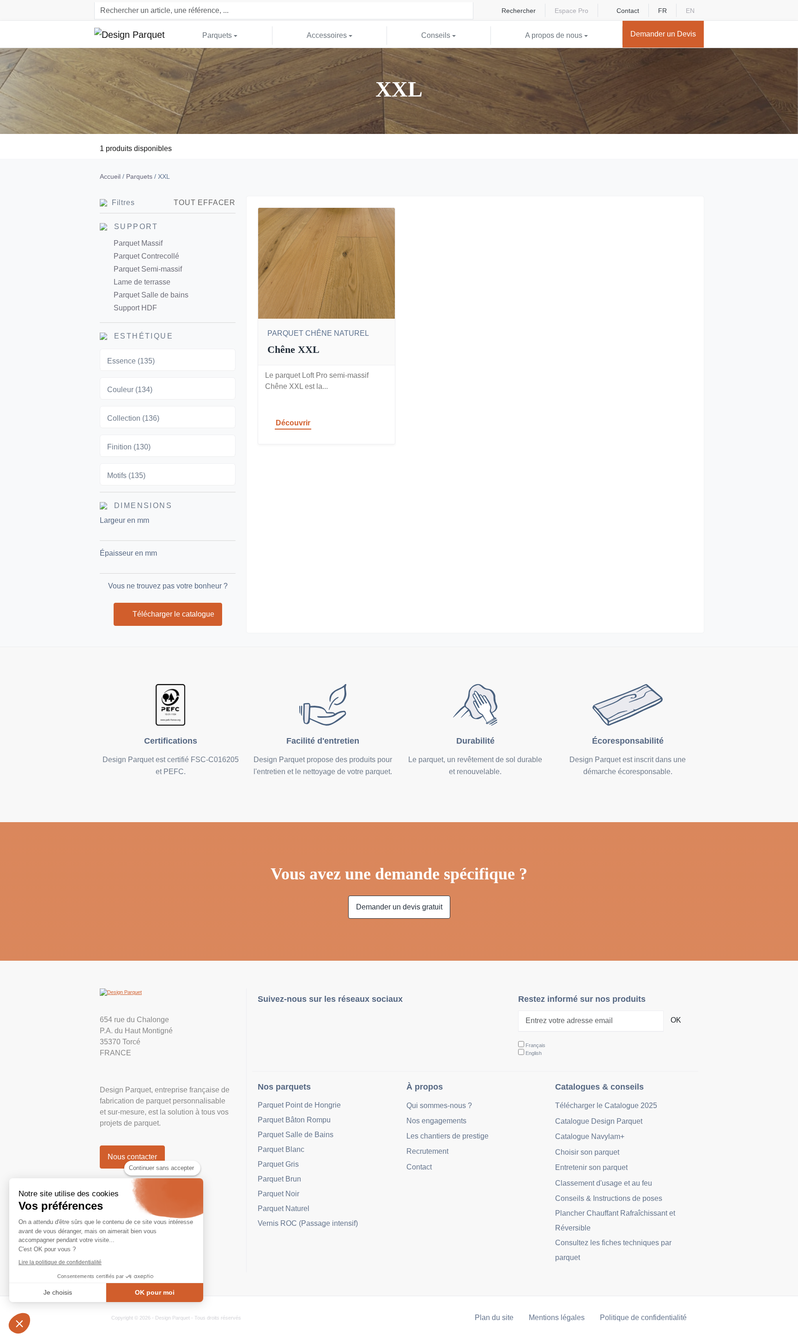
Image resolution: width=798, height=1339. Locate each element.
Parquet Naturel (283, 1208)
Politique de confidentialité (643, 1317)
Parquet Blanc (281, 1149)
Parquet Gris (278, 1164)
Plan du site (494, 1317)
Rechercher (519, 10)
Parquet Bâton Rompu (294, 1120)
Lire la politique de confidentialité (60, 1262)
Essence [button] (131, 361)
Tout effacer (205, 202)
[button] (19, 1323)
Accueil (110, 176)
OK (676, 1020)
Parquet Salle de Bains (295, 1135)
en (690, 10)
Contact (628, 10)
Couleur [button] (129, 390)
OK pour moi (155, 1292)
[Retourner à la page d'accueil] (129, 34)
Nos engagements (436, 1121)
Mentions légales (557, 1317)
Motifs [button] (126, 475)
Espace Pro (571, 10)
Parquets (139, 176)
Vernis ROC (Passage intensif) (308, 1223)
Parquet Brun (279, 1179)
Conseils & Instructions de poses (608, 1198)
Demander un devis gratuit (399, 907)
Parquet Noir (278, 1194)
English (534, 1053)
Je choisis (57, 1292)
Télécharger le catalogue (173, 614)
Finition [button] (129, 447)
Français (535, 1045)
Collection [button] (133, 418)
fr (662, 10)
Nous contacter (132, 1157)
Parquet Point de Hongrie (299, 1105)
